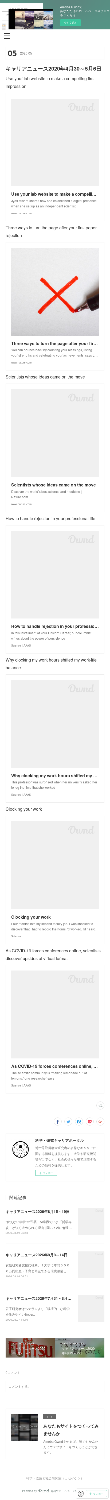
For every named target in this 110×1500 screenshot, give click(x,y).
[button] (7, 35)
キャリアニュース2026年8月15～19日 (38, 1211)
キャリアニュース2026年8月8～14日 (37, 1254)
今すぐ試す (70, 22)
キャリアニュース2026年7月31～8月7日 (39, 1298)
